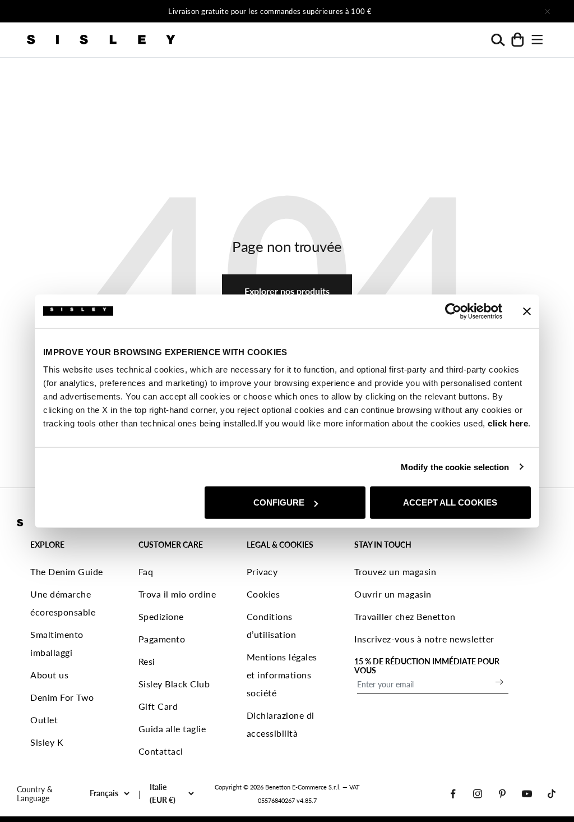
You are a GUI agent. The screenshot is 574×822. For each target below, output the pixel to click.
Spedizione (161, 616)
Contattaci (160, 751)
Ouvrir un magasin (393, 594)
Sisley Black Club (174, 683)
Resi (146, 661)
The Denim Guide (66, 571)
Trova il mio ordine (177, 594)
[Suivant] (435, 11)
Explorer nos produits (287, 291)
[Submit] (499, 682)
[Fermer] (547, 11)
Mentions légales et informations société (282, 674)
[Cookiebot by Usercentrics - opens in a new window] (453, 310)
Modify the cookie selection (455, 466)
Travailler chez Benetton (404, 616)
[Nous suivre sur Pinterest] (502, 793)
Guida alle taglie (172, 728)
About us (49, 674)
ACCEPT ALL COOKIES (450, 502)
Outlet (44, 719)
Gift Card (158, 706)
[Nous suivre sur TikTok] (551, 793)
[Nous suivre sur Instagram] (477, 793)
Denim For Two (62, 697)
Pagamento (162, 638)
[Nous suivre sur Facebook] (453, 793)
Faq (146, 571)
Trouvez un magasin (395, 571)
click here (508, 423)
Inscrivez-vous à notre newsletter (424, 638)
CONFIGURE (278, 502)
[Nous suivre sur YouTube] (527, 793)
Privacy (262, 571)
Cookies (263, 594)
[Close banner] (527, 311)
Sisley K (46, 742)
